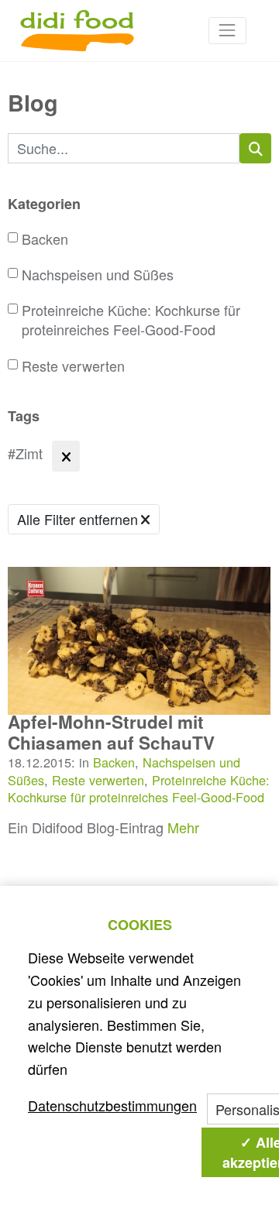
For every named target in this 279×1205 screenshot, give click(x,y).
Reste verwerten (73, 366)
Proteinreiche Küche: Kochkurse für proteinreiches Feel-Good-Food (131, 319)
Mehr (183, 827)
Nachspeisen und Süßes (98, 274)
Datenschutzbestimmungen (112, 1105)
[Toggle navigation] (227, 30)
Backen (45, 239)
